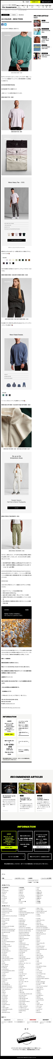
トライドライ (21, 969)
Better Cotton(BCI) (14, 654)
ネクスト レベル (22, 975)
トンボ (38, 969)
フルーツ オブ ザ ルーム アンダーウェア (26, 989)
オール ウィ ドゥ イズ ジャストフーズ (43, 929)
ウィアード (21, 918)
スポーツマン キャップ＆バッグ (24, 958)
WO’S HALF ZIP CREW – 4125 (23, 404)
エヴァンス (38, 921)
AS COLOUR (5, 14)
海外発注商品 (21, 887)
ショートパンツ (22, 896)
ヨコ (37, 1001)
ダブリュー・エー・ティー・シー (25, 963)
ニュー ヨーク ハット (23, 973)
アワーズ (3, 914)
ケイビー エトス (22, 946)
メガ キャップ (4, 1000)
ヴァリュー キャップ (5, 918)
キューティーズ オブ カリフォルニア (8, 941)
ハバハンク (38, 980)
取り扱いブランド (7, 10)
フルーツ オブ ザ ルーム (6, 989)
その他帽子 (38, 901)
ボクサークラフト (22, 996)
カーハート (38, 935)
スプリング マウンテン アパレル (7, 958)
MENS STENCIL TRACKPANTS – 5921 (10, 516)
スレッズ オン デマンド (6, 960)
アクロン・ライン (40, 908)
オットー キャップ (40, 932)
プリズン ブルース (40, 987)
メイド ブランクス (40, 998)
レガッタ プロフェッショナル (7, 1009)
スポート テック (39, 958)
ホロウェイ (38, 996)
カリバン (38, 937)
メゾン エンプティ (22, 1000)
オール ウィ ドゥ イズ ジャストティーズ (26, 929)
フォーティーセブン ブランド (7, 987)
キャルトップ (21, 940)
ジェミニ (38, 952)
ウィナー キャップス (5, 920)
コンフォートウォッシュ (6, 950)
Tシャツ (38, 887)
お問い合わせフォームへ (23, 733)
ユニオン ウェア (5, 1001)
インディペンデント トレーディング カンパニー (9, 916)
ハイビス (20, 976)
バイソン (3, 976)
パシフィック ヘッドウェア (7, 978)
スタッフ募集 (36, 882)
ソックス (20, 902)
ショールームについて (23, 742)
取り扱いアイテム (6, 885)
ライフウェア (4, 1003)
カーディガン (39, 890)
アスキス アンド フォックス (7, 909)
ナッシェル (21, 970)
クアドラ (38, 941)
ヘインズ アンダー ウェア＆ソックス (25, 993)
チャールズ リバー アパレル (41, 966)
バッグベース (21, 980)
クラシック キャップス (40, 943)
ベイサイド (38, 992)
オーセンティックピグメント (24, 932)
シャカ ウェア (4, 955)
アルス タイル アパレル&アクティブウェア (26, 912)
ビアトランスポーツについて (33, 880)
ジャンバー (21, 893)
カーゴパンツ (21, 895)
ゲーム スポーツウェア (40, 946)
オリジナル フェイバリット (41, 933)
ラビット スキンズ (22, 1004)
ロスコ (20, 1012)
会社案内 (46, 6)
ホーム (2, 10)
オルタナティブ (4, 935)
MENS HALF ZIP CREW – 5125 (8, 404)
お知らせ (43, 6)
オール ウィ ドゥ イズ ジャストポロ (8, 930)
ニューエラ (21, 972)
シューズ (3, 899)
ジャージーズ (39, 953)
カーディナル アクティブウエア (24, 935)
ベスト (38, 889)
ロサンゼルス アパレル (6, 1012)
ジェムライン (4, 953)
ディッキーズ (21, 964)
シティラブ (21, 953)
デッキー (38, 964)
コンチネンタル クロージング (42, 949)
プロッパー (4, 992)
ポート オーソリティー (23, 995)
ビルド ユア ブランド (23, 986)
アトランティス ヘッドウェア (7, 911)
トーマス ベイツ (22, 967)
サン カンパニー (5, 952)
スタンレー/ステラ (40, 955)
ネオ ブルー (4, 975)
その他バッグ (39, 898)
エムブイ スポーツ (22, 926)
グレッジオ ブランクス (6, 944)
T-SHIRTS (14, 14)
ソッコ (38, 960)
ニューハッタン (39, 972)
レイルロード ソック (22, 1007)
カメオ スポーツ (5, 937)
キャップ (38, 899)
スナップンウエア (22, 957)
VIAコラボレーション (32, 6)
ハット (3, 901)
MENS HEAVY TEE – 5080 (7, 97)
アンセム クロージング (23, 914)
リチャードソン (39, 1006)
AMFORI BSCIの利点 (4, 581)
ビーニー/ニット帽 (22, 901)
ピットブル (38, 984)
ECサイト (23, 750)
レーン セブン (39, 1007)
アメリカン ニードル (5, 912)
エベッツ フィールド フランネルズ (8, 926)
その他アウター (39, 893)
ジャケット (4, 893)
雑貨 (20, 899)
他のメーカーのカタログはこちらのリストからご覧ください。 (15, 666)
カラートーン (21, 937)
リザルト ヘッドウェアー (23, 1006)
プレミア (3, 990)
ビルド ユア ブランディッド (7, 986)
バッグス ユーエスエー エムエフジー (43, 978)
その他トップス (39, 892)
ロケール (38, 1010)
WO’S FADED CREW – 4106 (21, 275)
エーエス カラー (14, 10)
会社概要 (30, 882)
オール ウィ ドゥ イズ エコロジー (42, 927)
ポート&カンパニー (40, 995)
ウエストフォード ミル (40, 920)
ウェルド (3, 921)
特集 (27, 6)
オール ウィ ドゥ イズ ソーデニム (25, 930)
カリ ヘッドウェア (5, 938)
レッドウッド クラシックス (24, 1009)
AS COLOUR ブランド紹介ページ (9, 89)
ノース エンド (39, 975)
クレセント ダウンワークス (24, 944)
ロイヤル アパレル (22, 1010)
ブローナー (21, 990)
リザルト (3, 1006)
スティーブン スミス (5, 957)
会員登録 (35, 1)
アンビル (38, 914)
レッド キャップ (39, 1009)
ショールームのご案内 (13, 856)
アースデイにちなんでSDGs (20, 554)
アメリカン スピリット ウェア (42, 911)
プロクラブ (38, 990)
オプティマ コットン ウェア (24, 933)
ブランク (20, 987)
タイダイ (3, 963)
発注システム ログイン (46, 1)
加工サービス (39, 6)
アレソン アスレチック (40, 912)
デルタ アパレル (5, 966)
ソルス (38, 961)
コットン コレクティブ (23, 947)
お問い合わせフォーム (41, 847)
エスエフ (3, 924)
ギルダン (20, 941)
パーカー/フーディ (5, 890)
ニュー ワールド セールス (41, 973)
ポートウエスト (5, 996)
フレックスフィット (40, 989)
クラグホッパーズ (22, 943)
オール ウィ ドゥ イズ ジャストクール (8, 929)
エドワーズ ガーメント (23, 924)
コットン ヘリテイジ (40, 947)
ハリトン (3, 981)
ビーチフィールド (5, 983)
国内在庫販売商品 (5, 887)
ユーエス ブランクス (40, 1000)
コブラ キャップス (5, 949)
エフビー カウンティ (40, 924)
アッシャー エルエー (40, 909)
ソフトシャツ (21, 961)
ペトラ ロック (39, 993)
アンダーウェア (5, 902)
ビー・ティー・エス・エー (23, 981)
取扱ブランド (19, 6)
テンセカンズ (4, 967)
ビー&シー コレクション (41, 981)
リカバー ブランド (40, 1004)
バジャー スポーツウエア (23, 978)
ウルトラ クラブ (22, 921)
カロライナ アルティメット (24, 938)
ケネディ (38, 944)
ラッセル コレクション (6, 1004)
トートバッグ (4, 898)
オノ (3, 933)
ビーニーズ (21, 983)
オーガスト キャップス (6, 932)
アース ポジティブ (22, 908)
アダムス (20, 909)
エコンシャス (39, 923)
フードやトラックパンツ (12, 323)
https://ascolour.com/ (15, 707)
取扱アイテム (24, 6)
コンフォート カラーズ (23, 950)
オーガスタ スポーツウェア (41, 930)
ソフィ (3, 961)
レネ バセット (4, 1010)
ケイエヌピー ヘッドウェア (7, 946)
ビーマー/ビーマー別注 (41, 983)
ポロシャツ (21, 892)
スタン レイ (21, 955)
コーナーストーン (5, 947)
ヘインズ (3, 993)
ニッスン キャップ (5, 972)
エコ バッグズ (21, 923)
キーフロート (4, 940)
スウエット (21, 890)
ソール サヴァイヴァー (23, 960)
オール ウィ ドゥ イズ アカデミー (25, 927)
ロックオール (39, 1012)
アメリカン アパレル (22, 911)
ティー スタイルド (5, 964)
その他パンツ (39, 896)
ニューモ (3, 973)
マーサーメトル (5, 998)
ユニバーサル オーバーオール (24, 1001)
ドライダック (39, 967)
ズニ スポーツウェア (40, 957)
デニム (3, 895)
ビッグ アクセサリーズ (6, 984)
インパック (38, 915)
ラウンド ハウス (22, 1003)
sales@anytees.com (10, 703)
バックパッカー (4, 980)
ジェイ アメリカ (22, 952)
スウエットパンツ (40, 895)
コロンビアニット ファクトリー (24, 949)
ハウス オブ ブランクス (41, 976)
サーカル (38, 950)
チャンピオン (21, 966)
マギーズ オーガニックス (23, 998)
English (27, 1)
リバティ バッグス (5, 1007)
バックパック (21, 898)
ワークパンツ (4, 896)
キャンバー (38, 940)
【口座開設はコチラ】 (6, 691)
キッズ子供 (38, 902)
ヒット (20, 984)
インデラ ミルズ (22, 915)
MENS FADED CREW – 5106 (16, 72)
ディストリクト (39, 963)
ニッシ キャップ (39, 970)
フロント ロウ (21, 992)
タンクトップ (4, 892)
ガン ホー (38, 938)
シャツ (3, 889)
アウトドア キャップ (5, 908)
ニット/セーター (22, 889)
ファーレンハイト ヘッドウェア (42, 986)
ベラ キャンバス (5, 995)
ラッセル (38, 1003)
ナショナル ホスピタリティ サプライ (8, 970)
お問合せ (49, 6)
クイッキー (4, 943)
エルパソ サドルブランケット (42, 926)
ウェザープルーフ (22, 920)
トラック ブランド (5, 969)
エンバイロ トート (5, 927)
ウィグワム (38, 918)
